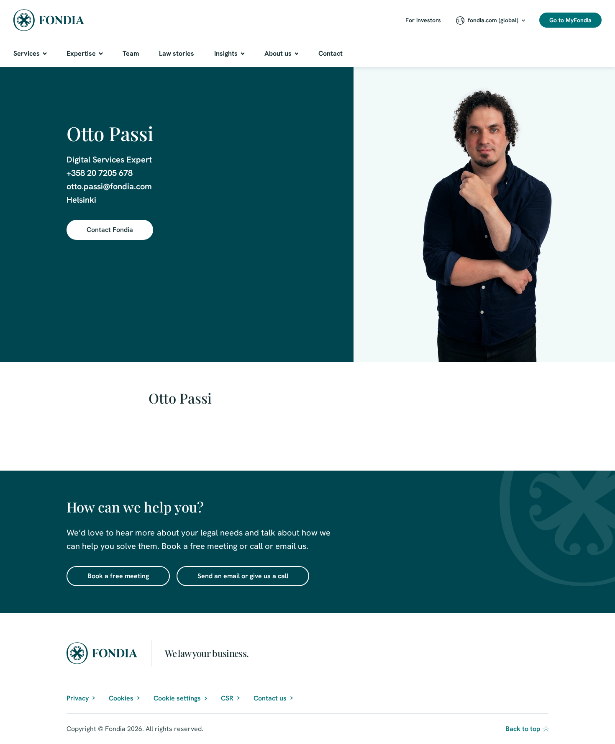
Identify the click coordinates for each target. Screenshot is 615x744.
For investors (423, 20)
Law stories (176, 53)
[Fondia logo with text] (49, 20)
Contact (330, 53)
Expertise (81, 53)
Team (131, 53)
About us (278, 53)
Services (26, 53)
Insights (226, 53)
